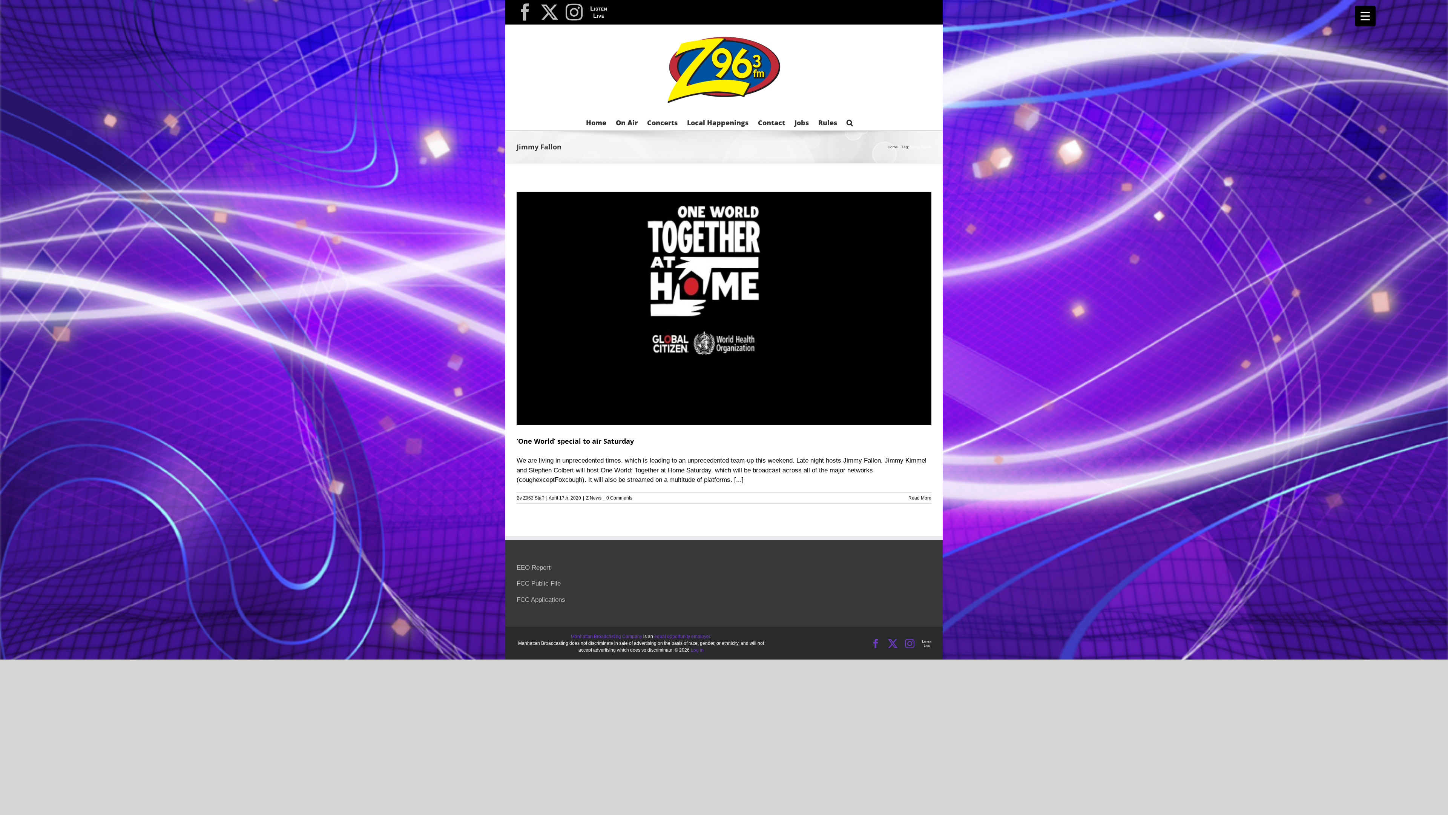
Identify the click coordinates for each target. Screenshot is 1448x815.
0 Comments (619, 498)
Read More (919, 498)
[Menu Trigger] (1365, 16)
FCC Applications (541, 599)
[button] (850, 122)
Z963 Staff (533, 498)
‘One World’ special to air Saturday (575, 441)
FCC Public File (539, 583)
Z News (593, 498)
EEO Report (534, 567)
